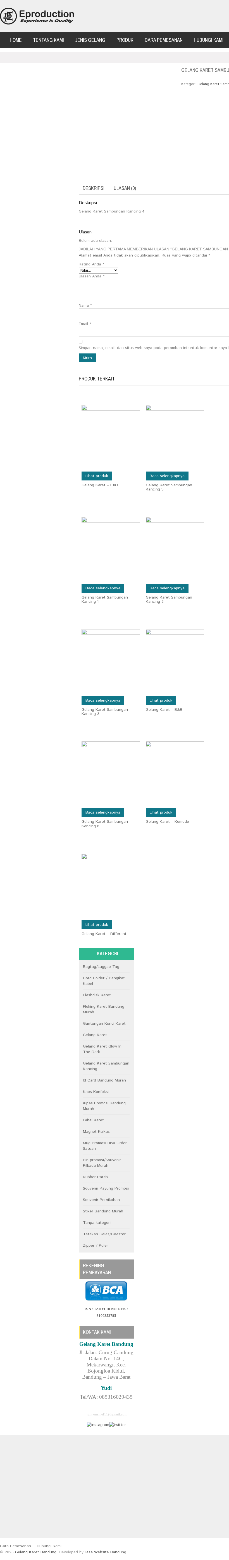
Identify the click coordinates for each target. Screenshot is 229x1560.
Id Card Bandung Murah (104, 1080)
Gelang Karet (95, 1035)
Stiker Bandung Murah (103, 1211)
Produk (124, 39)
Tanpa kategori (97, 1222)
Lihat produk (96, 476)
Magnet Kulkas (96, 1131)
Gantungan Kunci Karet (104, 1023)
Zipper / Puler (95, 1245)
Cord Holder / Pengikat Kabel (104, 981)
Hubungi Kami (208, 39)
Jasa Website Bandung (105, 1552)
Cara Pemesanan (164, 39)
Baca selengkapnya (167, 476)
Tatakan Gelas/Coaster (104, 1234)
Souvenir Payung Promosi (106, 1188)
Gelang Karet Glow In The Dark (102, 1049)
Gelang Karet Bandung (35, 1552)
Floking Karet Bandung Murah (103, 1009)
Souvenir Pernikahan (101, 1200)
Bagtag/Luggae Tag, (101, 967)
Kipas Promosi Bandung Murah (104, 1106)
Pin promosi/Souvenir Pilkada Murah (102, 1162)
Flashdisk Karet (97, 995)
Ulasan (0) (125, 188)
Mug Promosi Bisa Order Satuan (105, 1145)
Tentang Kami (48, 39)
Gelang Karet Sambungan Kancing (106, 1066)
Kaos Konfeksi (96, 1092)
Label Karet (93, 1120)
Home (16, 39)
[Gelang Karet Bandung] (37, 16)
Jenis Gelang (90, 39)
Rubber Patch (95, 1177)
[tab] (93, 188)
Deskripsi (93, 188)
